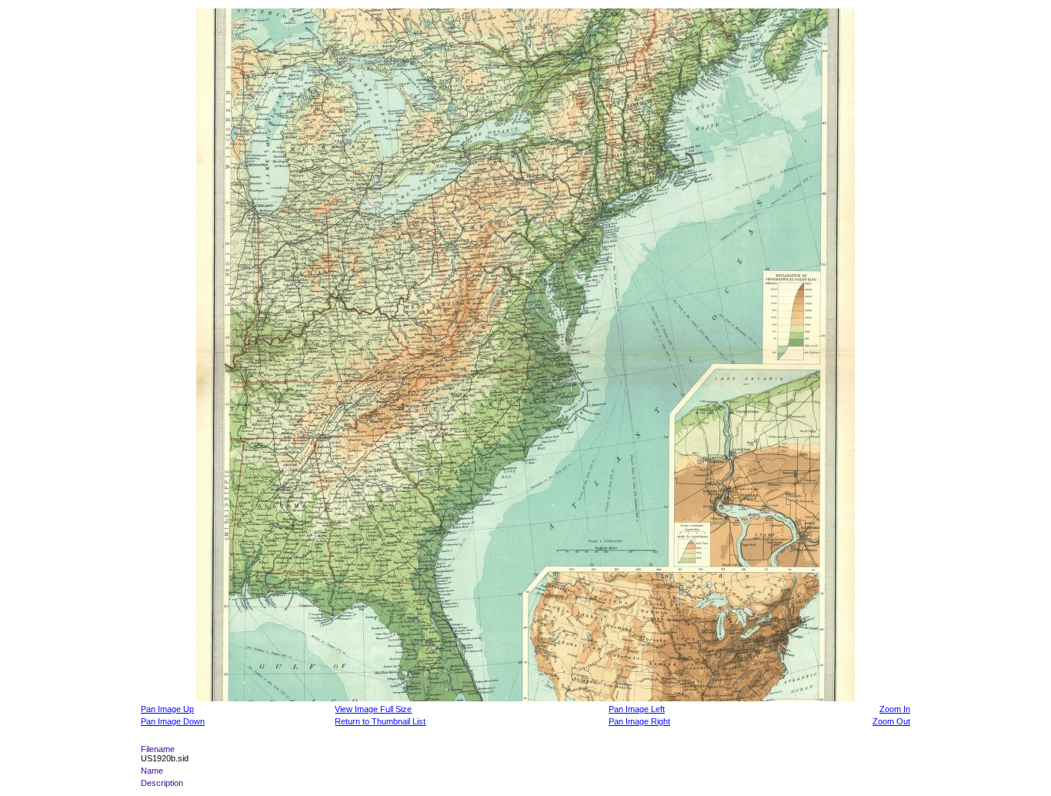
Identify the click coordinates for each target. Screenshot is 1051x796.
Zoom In (894, 709)
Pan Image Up (167, 709)
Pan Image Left (637, 709)
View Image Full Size (373, 709)
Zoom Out (891, 721)
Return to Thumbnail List (380, 721)
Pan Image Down (173, 721)
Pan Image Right (639, 721)
